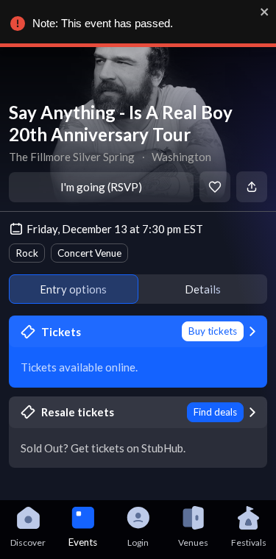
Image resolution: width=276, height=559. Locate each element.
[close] (265, 12)
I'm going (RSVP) (101, 186)
